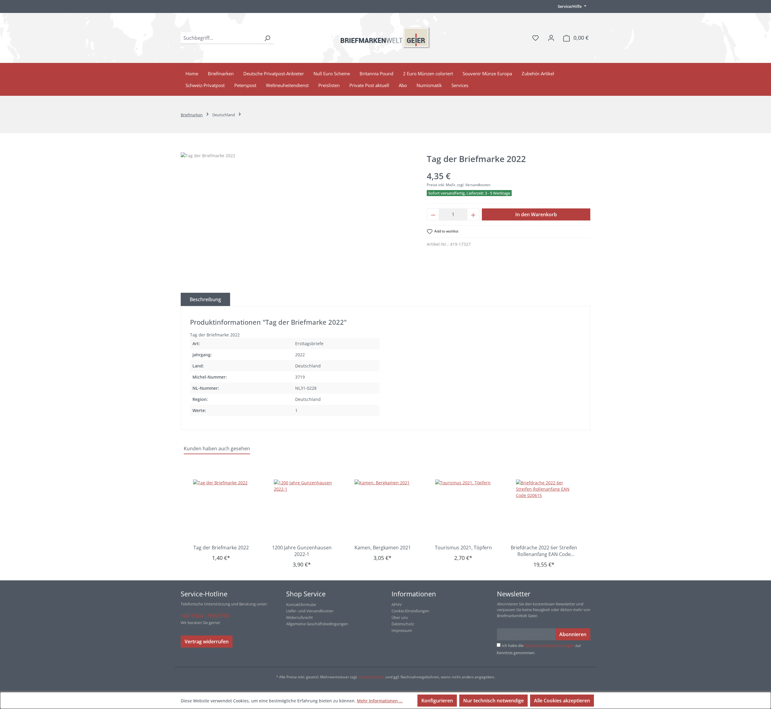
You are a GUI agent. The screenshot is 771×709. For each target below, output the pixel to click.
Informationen (414, 593)
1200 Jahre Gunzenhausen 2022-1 (302, 551)
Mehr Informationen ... (380, 701)
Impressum (402, 630)
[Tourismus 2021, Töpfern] (466, 509)
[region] (298, 217)
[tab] (205, 299)
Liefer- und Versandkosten (309, 611)
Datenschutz (403, 623)
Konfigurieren (437, 700)
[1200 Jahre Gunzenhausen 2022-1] (305, 509)
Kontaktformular (301, 604)
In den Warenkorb (536, 214)
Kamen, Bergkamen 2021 (382, 547)
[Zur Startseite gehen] (385, 37)
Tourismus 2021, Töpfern (463, 547)
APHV (397, 604)
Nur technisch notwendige (493, 700)
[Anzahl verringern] (433, 214)
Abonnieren (572, 634)
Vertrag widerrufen (207, 641)
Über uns (400, 617)
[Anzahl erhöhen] (473, 214)
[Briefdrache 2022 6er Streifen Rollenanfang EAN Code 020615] (547, 509)
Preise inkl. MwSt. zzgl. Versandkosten (458, 184)
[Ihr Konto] (551, 38)
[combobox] (221, 38)
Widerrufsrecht (299, 617)
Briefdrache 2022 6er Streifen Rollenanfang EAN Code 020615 (544, 551)
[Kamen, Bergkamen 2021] (385, 509)
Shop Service (306, 593)
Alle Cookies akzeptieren (562, 700)
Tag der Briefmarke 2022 (221, 547)
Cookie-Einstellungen (410, 611)
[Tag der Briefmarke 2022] (224, 509)
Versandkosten (371, 676)
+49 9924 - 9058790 (205, 615)
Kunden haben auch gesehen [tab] (217, 448)
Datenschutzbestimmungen (549, 645)
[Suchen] (267, 38)
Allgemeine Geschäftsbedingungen (317, 623)
